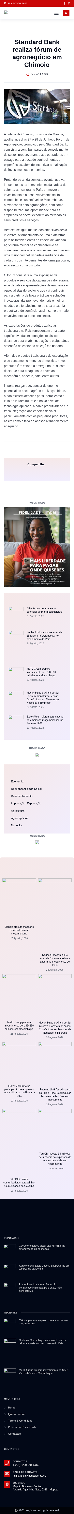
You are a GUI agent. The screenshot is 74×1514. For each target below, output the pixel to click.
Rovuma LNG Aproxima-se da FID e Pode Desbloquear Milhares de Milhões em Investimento (55, 1094)
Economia (17, 781)
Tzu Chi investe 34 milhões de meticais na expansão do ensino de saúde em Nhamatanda (55, 1158)
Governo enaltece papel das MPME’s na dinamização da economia (42, 1247)
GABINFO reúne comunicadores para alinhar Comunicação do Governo (19, 1182)
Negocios (17, 825)
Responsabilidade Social (26, 788)
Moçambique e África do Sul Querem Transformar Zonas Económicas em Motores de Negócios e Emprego (43, 697)
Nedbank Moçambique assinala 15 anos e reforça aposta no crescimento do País (44, 636)
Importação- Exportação (26, 803)
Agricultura (17, 810)
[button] (56, 13)
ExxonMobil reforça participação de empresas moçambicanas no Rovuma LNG (45, 720)
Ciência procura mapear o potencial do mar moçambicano (44, 610)
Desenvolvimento (22, 796)
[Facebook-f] (64, 3)
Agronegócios (19, 818)
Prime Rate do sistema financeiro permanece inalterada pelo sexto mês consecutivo (40, 1287)
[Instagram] (69, 3)
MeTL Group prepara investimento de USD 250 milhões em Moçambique (41, 672)
